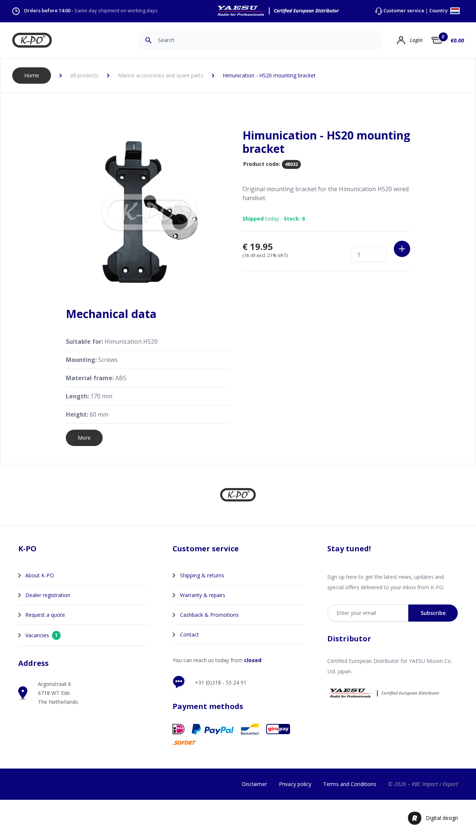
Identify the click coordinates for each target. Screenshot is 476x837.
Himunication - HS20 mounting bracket (269, 75)
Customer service (403, 10)
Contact (189, 634)
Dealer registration (47, 595)
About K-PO (39, 575)
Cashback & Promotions (209, 614)
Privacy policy (295, 784)
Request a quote (45, 614)
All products (84, 75)
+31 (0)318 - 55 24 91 (221, 682)
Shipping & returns (202, 575)
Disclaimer (254, 784)
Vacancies (41, 635)
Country (439, 11)
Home (31, 75)
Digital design (442, 817)
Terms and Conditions (349, 784)
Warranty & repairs (202, 595)
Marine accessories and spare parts (160, 75)
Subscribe (433, 612)
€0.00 (457, 40)
